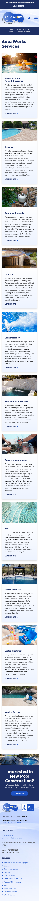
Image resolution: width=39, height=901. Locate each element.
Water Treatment (10, 892)
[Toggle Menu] (36, 18)
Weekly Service (10, 895)
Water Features (10, 888)
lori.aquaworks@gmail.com (12, 838)
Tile (5, 885)
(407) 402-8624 (7, 835)
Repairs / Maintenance (12, 882)
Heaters (7, 872)
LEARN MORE (19, 793)
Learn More (18, 6)
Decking (7, 866)
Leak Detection (9, 875)
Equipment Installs (11, 869)
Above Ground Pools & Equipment (17, 863)
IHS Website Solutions (12, 823)
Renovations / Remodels (13, 879)
